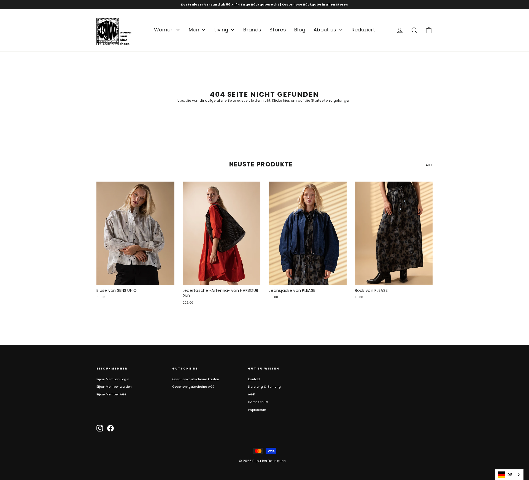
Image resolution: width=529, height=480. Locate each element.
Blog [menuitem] (299, 29)
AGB (251, 394)
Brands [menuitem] (252, 29)
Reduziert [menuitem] (363, 29)
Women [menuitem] (164, 29)
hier (286, 100)
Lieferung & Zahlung (264, 386)
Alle (429, 165)
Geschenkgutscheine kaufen (195, 379)
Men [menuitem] (194, 29)
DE (510, 474)
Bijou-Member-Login (112, 379)
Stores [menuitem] (277, 29)
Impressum (257, 410)
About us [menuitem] (325, 29)
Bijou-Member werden (114, 386)
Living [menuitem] (221, 29)
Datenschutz (258, 402)
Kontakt (254, 379)
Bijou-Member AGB (111, 394)
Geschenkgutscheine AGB (193, 386)
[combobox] (509, 474)
